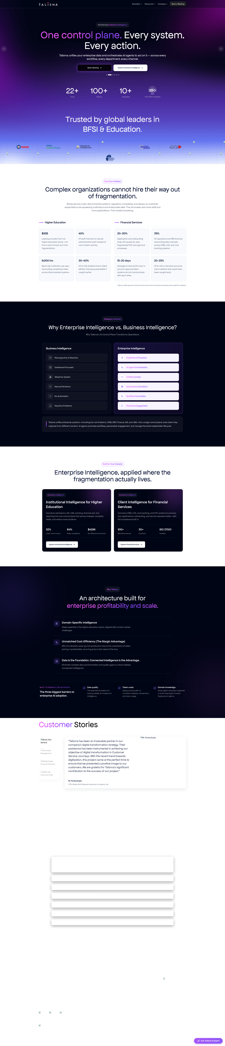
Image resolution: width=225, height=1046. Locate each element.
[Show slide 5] (116, 74)
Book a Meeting (129, 999)
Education (136, 4)
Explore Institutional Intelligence (60, 544)
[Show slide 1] (106, 74)
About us (126, 983)
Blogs (83, 978)
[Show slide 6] (118, 74)
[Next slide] (221, 48)
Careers (126, 989)
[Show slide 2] (108, 74)
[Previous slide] (4, 48)
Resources (149, 4)
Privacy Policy (140, 1043)
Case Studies (86, 983)
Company (162, 4)
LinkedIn (170, 980)
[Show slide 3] (111, 74)
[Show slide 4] (114, 74)
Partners (126, 994)
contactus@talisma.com (174, 997)
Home (125, 978)
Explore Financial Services (130, 544)
